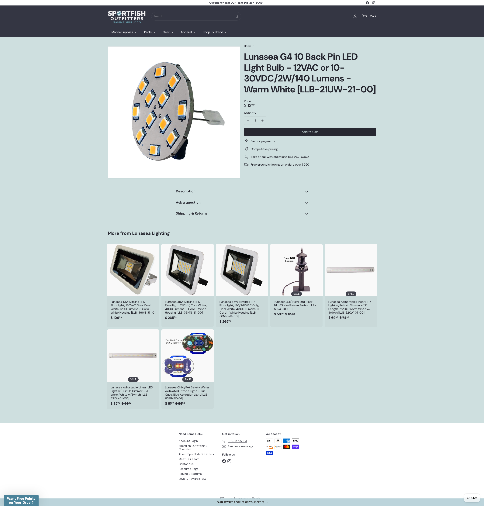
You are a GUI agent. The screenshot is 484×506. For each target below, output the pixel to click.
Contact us (186, 464)
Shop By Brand (213, 32)
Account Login (188, 441)
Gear (166, 32)
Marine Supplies (123, 32)
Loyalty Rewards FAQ (192, 479)
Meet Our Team (189, 459)
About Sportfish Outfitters (196, 454)
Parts (148, 32)
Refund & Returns (190, 474)
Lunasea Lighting (151, 233)
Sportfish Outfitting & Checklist (193, 447)
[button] (242, 502)
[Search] (236, 16)
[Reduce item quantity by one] (248, 120)
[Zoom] (174, 112)
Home (247, 46)
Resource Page (189, 469)
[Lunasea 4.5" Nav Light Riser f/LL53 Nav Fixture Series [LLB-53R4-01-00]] (296, 282)
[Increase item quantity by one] (262, 120)
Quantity (250, 113)
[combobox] (196, 16)
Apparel (186, 32)
